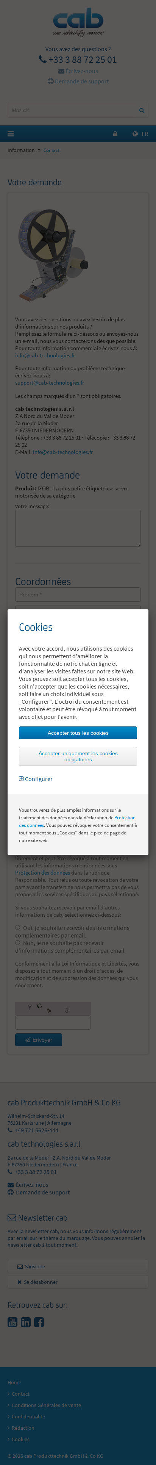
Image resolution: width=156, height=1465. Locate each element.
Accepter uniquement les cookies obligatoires (78, 756)
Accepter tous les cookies (78, 733)
